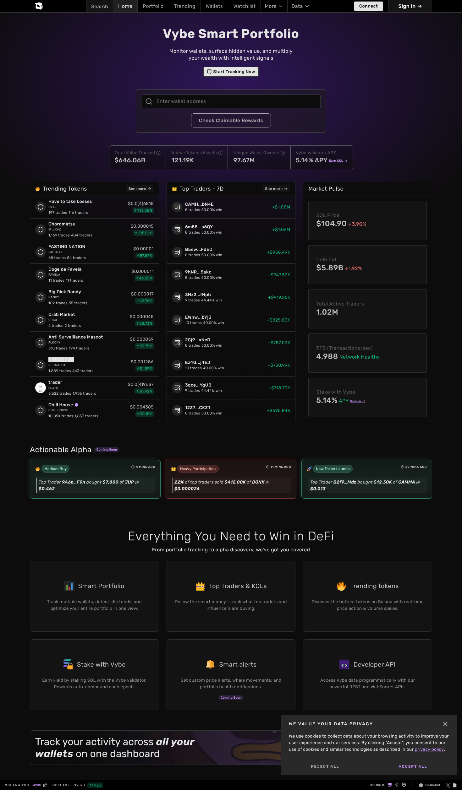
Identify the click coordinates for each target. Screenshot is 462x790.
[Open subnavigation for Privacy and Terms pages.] (455, 785)
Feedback (432, 785)
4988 (37, 785)
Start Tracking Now (234, 71)
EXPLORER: (376, 785)
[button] (158, 153)
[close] (445, 724)
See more (137, 189)
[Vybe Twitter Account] (447, 785)
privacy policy (429, 749)
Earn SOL (336, 161)
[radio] (390, 785)
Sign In (406, 6)
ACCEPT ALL (413, 766)
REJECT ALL (325, 766)
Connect (368, 6)
